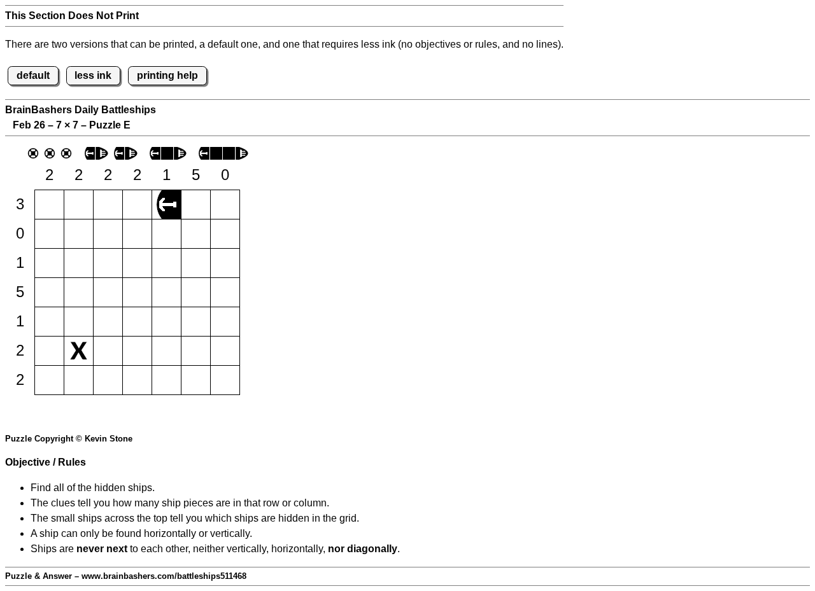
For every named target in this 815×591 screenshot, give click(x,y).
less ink (92, 75)
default (33, 75)
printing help (167, 75)
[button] (49, 204)
